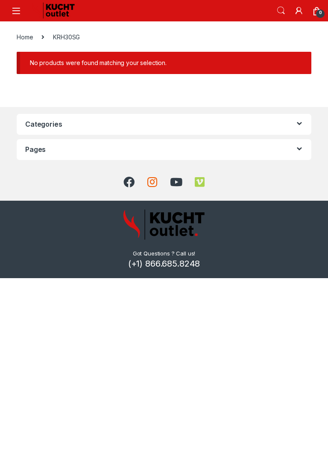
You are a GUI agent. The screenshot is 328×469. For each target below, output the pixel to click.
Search (281, 10)
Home (25, 37)
